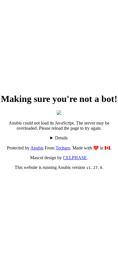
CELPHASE (75, 157)
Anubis (37, 147)
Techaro (63, 147)
